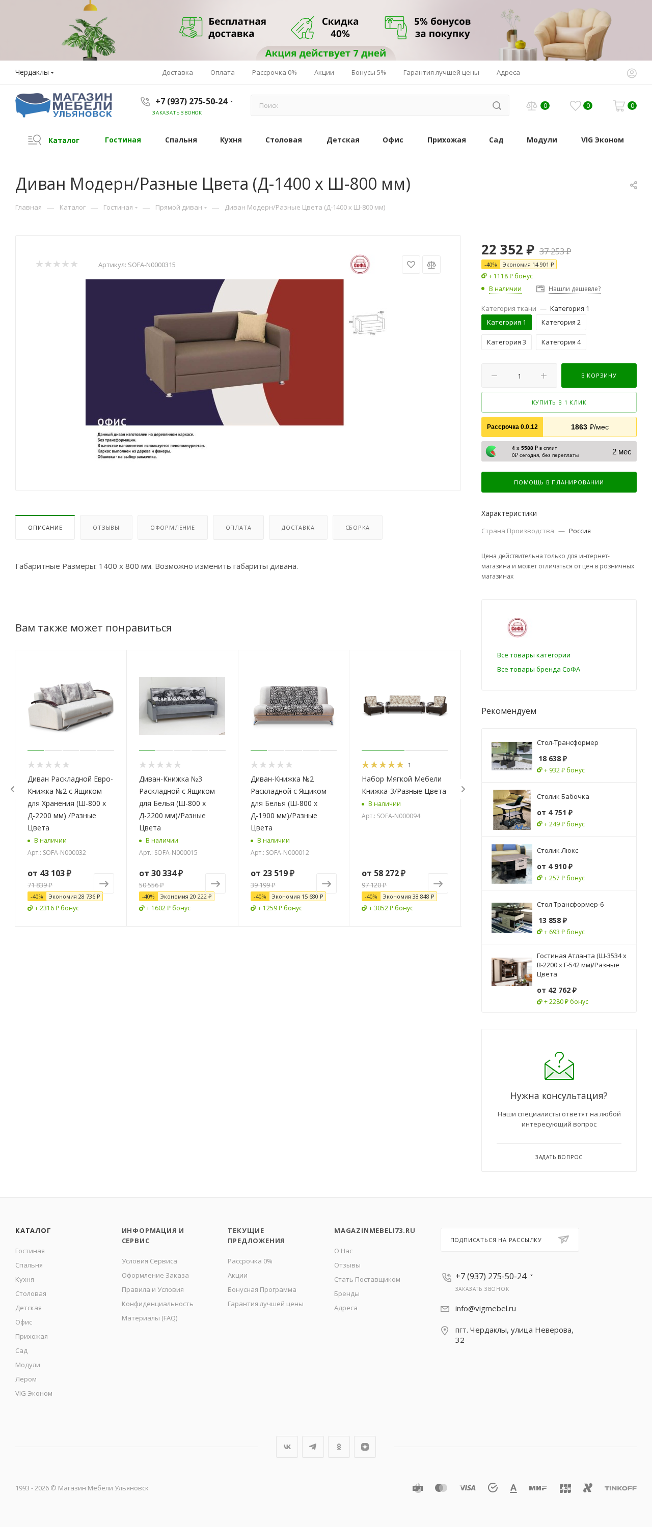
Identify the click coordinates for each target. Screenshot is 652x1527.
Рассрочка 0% (250, 1260)
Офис (23, 1322)
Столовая (30, 1293)
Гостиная (30, 1250)
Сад (21, 1350)
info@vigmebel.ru (485, 1308)
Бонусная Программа (262, 1289)
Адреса (346, 1307)
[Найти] (496, 105)
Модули (27, 1364)
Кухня (24, 1279)
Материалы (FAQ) (149, 1317)
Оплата (239, 527)
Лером (26, 1379)
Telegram (313, 1447)
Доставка (298, 527)
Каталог (33, 1230)
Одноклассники (339, 1447)
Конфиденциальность (158, 1303)
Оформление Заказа (155, 1275)
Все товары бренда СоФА (538, 669)
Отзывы (106, 527)
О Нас (343, 1250)
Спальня (29, 1265)
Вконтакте (287, 1447)
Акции (238, 1275)
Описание (45, 527)
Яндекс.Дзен (365, 1447)
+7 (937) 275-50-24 (191, 101)
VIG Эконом (33, 1393)
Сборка (357, 527)
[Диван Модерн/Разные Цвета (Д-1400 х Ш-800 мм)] (238, 370)
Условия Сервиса (149, 1260)
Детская (28, 1307)
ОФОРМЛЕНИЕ (172, 527)
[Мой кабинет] (632, 74)
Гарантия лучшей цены (266, 1303)
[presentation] (12, 789)
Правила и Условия (153, 1289)
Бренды (347, 1293)
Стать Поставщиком (367, 1279)
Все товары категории (533, 654)
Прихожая (31, 1336)
